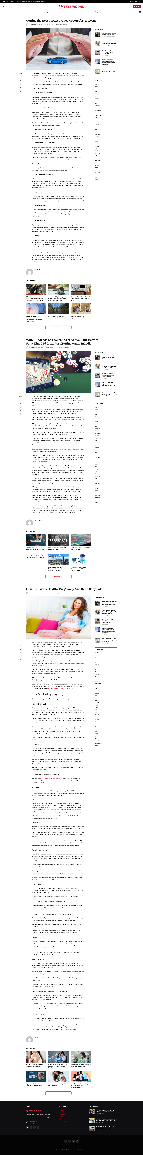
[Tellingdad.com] (71, 6)
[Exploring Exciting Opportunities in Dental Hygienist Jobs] (81, 1057)
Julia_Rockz (33, 24)
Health (90, 12)
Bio (95, 93)
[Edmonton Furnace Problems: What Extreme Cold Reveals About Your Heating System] (36, 289)
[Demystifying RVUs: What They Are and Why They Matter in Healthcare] (58, 1057)
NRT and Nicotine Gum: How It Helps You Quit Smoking (35, 1065)
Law (96, 143)
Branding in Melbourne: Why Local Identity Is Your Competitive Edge (79, 1085)
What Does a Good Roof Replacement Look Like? (78, 317)
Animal (96, 86)
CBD (96, 103)
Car (95, 100)
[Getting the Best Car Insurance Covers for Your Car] (58, 49)
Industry (97, 136)
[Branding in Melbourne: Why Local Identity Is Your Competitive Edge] (81, 1076)
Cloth (96, 108)
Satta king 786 (36, 409)
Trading (96, 177)
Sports (96, 167)
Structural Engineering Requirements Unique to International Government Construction (34, 319)
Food (96, 122)
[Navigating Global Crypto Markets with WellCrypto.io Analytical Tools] (81, 559)
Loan (96, 148)
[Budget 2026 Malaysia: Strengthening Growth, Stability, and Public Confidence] (58, 559)
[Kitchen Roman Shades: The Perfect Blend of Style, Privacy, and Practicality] (97, 71)
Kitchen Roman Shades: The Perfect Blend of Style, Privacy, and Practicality (109, 71)
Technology (98, 172)
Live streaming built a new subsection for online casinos (35, 548)
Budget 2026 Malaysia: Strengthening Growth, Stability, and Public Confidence (58, 568)
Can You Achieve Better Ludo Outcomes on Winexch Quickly (35, 556)
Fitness (84, 12)
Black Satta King (46, 420)
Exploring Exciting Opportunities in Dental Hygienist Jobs (81, 1065)
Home (131, 1)
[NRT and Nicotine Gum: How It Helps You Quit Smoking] (36, 1057)
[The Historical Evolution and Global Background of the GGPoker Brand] (58, 540)
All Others (97, 84)
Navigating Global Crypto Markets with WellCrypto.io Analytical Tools (79, 568)
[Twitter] (20, 80)
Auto (96, 89)
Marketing (97, 153)
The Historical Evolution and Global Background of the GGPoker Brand (57, 549)
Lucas (32, 593)
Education (97, 112)
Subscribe (136, 6)
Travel (102, 12)
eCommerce (98, 110)
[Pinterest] (20, 87)
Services (97, 165)
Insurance (97, 139)
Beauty (46, 12)
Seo (96, 162)
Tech (96, 170)
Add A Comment (58, 327)
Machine (97, 151)
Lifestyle (96, 12)
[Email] (20, 91)
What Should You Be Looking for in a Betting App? (80, 548)
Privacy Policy (69, 1146)
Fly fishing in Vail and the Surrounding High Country (56, 317)
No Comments (56, 24)
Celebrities (60, 12)
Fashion (78, 12)
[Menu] (140, 12)
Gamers (96, 127)
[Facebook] (20, 77)
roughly (56, 803)
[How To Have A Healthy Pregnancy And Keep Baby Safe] (58, 617)
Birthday (97, 96)
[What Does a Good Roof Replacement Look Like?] (81, 308)
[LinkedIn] (20, 84)
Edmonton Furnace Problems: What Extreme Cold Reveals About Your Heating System (35, 298)
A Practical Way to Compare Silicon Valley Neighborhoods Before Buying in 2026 (28, 1)
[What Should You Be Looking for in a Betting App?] (81, 540)
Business (52, 12)
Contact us (137, 1)
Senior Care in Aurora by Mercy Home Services (57, 1084)
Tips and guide (98, 174)
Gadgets (97, 124)
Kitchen (96, 141)
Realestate (97, 160)
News (48, 24)
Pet (95, 158)
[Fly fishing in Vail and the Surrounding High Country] (58, 308)
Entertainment (69, 12)
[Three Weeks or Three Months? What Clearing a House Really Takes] (81, 289)
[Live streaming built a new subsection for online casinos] (36, 540)
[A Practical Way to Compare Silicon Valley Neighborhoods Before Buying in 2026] (58, 289)
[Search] (138, 12)
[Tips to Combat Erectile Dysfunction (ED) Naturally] (36, 1076)
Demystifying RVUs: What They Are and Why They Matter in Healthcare (57, 1066)
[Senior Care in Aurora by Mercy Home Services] (58, 1076)
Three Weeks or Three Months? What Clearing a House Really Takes (80, 298)
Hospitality (97, 134)
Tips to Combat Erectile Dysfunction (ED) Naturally (34, 1084)
